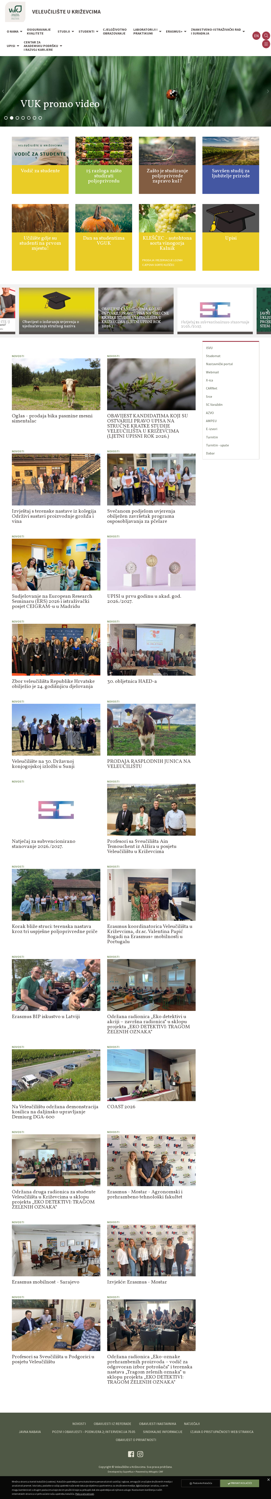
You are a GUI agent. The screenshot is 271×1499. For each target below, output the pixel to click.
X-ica (209, 380)
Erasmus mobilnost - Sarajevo (45, 1282)
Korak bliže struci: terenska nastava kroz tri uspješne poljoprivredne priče (54, 929)
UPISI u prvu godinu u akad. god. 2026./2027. (144, 599)
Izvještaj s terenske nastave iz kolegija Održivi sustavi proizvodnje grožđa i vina (54, 516)
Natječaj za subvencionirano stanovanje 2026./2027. (43, 844)
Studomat (213, 356)
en (256, 35)
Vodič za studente (40, 171)
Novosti (18, 356)
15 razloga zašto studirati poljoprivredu (104, 176)
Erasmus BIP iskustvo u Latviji (46, 1016)
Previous (3, 311)
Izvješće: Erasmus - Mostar (137, 1282)
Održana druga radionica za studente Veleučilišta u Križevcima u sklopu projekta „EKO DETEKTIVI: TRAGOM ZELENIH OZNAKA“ (53, 1199)
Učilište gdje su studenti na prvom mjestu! (40, 243)
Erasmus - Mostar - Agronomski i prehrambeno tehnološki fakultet (145, 1194)
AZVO (210, 413)
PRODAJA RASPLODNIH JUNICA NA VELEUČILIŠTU (149, 764)
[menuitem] (13, 31)
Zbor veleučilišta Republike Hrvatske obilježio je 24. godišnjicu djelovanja (53, 684)
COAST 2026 (121, 1107)
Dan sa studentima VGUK (104, 241)
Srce (209, 396)
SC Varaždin (214, 404)
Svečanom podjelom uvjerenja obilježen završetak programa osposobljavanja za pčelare (141, 516)
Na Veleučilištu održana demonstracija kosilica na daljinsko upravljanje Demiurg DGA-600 (55, 1112)
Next (267, 311)
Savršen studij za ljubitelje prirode (231, 173)
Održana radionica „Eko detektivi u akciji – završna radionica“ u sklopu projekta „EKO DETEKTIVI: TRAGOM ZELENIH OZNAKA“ (148, 1024)
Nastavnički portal (219, 364)
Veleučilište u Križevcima (130, 1467)
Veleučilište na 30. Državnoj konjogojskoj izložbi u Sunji (43, 764)
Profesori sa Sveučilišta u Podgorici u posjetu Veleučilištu (53, 1359)
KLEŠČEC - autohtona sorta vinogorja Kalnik (167, 243)
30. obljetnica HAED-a (132, 681)
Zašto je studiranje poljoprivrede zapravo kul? (167, 176)
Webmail (212, 372)
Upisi (231, 238)
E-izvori (211, 429)
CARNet (211, 388)
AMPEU (211, 421)
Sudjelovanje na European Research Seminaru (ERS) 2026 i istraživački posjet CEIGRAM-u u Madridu (52, 601)
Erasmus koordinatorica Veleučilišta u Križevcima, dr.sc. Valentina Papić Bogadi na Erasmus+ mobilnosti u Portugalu (149, 934)
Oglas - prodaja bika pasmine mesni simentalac (52, 419)
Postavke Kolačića (202, 1483)
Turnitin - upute (217, 445)
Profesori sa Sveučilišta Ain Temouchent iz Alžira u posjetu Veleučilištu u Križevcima (142, 846)
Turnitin (212, 437)
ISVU (209, 348)
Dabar (210, 453)
